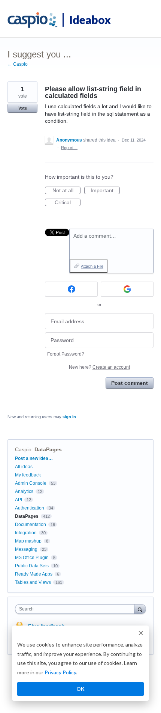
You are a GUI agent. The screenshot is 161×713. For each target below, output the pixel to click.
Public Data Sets (32, 565)
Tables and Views (33, 582)
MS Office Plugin (32, 557)
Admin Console (30, 483)
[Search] (140, 609)
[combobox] (76, 609)
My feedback (28, 475)
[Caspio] (32, 20)
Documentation (30, 524)
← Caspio (17, 64)
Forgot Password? (65, 354)
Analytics (24, 491)
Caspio (23, 449)
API (18, 499)
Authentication (29, 508)
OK (80, 689)
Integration (26, 532)
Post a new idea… (34, 458)
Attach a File (92, 266)
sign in (69, 417)
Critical (67, 202)
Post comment (129, 383)
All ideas (24, 466)
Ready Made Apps (33, 574)
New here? (99, 367)
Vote (22, 108)
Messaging (26, 549)
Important (105, 190)
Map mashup (28, 541)
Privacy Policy (60, 672)
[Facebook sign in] (71, 289)
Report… (69, 147)
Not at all (66, 190)
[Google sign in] (127, 289)
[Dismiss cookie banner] (140, 634)
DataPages (48, 449)
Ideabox (90, 19)
